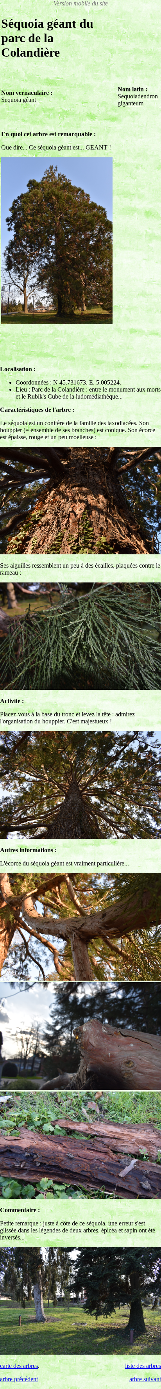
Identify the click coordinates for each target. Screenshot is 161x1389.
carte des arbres (19, 1365)
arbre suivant (145, 1379)
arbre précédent (19, 1379)
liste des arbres (143, 1365)
